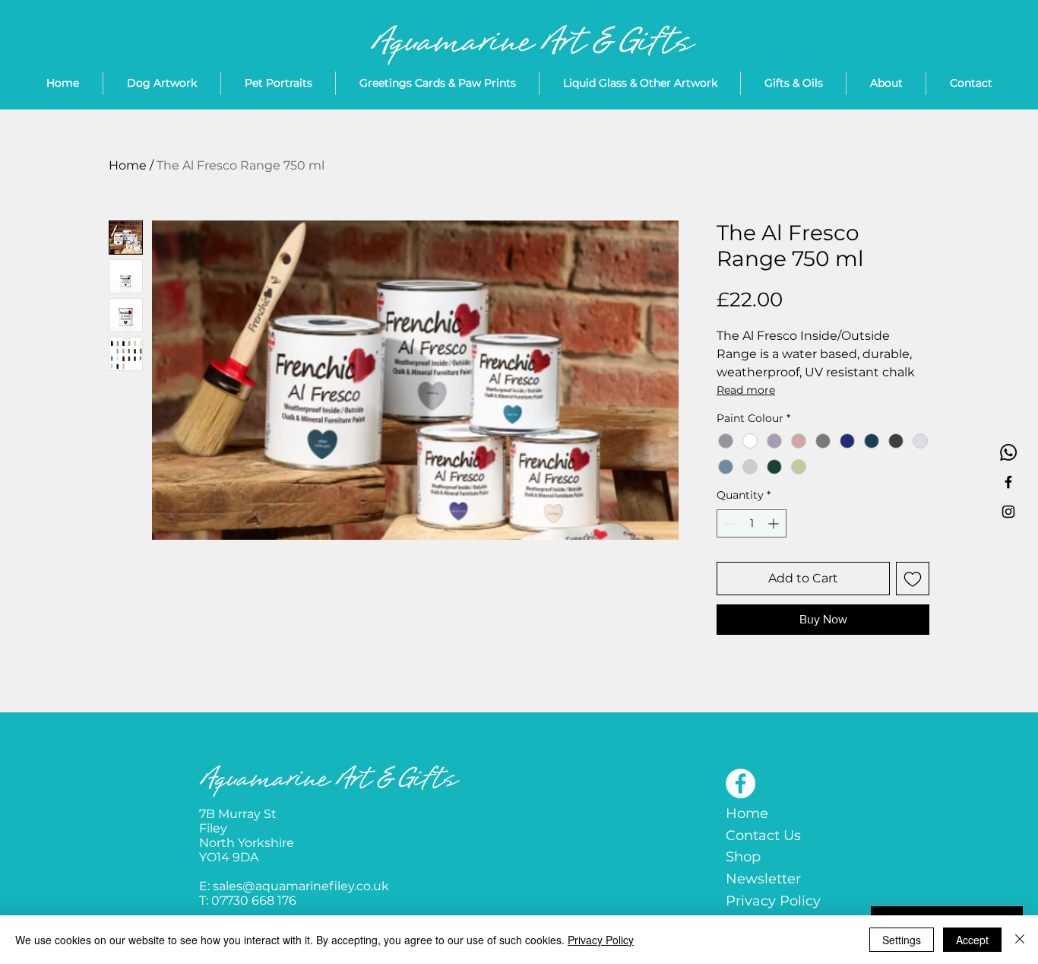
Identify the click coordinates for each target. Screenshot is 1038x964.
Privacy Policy (773, 901)
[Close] (1020, 940)
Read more (746, 390)
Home (128, 165)
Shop (743, 856)
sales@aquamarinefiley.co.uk (301, 886)
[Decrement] (728, 523)
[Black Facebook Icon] (1008, 482)
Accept (972, 939)
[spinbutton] (751, 523)
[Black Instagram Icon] (1008, 511)
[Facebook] (740, 783)
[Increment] (774, 523)
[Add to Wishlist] (912, 578)
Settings (901, 939)
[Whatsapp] (1008, 452)
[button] (639, 83)
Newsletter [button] (763, 878)
